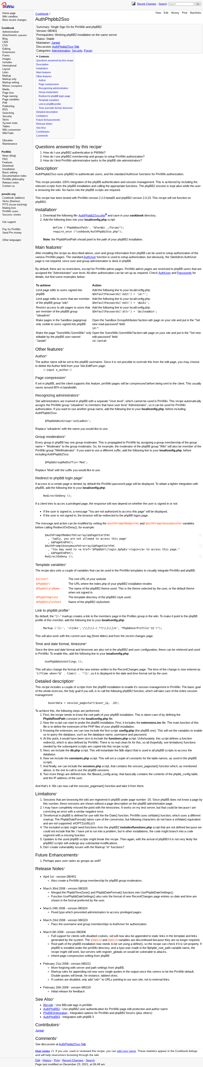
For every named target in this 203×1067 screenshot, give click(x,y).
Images (6, 58)
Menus (12, 85)
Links (5, 72)
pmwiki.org (8, 194)
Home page (8, 13)
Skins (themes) (11, 201)
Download (7, 165)
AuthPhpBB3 (51, 1017)
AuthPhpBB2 (51, 1009)
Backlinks (195, 12)
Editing (6, 48)
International (9, 65)
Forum (88, 50)
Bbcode (48, 1005)
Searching (8, 112)
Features (7, 162)
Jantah (55, 42)
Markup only (9, 79)
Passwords (184, 272)
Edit (166, 12)
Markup (6, 75)
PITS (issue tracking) (14, 204)
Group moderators (48, 92)
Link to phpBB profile (50, 104)
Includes (7, 62)
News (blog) (9, 155)
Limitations (42, 116)
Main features (43, 72)
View (158, 12)
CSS (5, 45)
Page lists (8, 92)
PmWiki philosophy (13, 179)
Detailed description (47, 112)
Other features (44, 76)
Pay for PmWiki (11, 229)
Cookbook (8, 28)
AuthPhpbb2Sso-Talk (65, 46)
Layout (6, 68)
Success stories (11, 214)
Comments (42, 135)
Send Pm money (12, 232)
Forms (6, 55)
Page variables (10, 99)
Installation (8, 169)
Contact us (8, 185)
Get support (9, 221)
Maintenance (9, 143)
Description (42, 64)
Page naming (9, 96)
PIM (4, 102)
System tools (10, 123)
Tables (6, 126)
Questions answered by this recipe (54, 60)
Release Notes (44, 123)
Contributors (43, 131)
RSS (5, 109)
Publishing (8, 106)
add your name (126, 1051)
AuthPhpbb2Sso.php (92, 215)
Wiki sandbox (10, 16)
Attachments (14, 35)
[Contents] (101, 146)
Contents (44, 56)
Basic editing (9, 172)
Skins (5, 119)
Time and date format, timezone (56, 108)
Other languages (11, 239)
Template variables (49, 100)
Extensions (8, 52)
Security (7, 116)
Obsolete (7, 140)
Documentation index (14, 175)
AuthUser (90, 257)
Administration (10, 31)
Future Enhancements (48, 120)
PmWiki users (10, 211)
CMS (5, 42)
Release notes (10, 182)
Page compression (49, 84)
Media (5, 89)
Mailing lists (9, 207)
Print (184, 12)
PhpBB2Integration (55, 1013)
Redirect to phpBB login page (54, 96)
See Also (41, 127)
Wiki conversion (11, 129)
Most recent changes (14, 19)
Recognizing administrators (53, 88)
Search (163, 3)
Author (42, 80)
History (175, 12)
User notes (42, 1051)
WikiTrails (8, 133)
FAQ (5, 159)
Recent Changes (146, 3)
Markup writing (10, 82)
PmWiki (6, 151)
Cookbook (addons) (13, 197)
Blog (5, 38)
